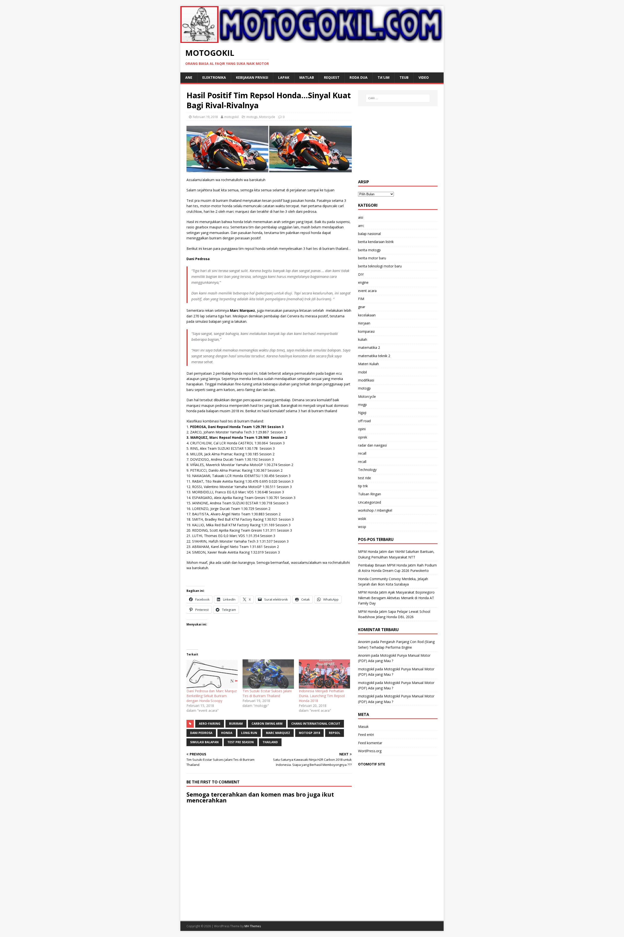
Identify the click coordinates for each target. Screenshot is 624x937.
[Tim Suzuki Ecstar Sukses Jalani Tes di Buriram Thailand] (268, 674)
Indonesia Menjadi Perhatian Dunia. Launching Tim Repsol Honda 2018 (322, 696)
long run (249, 733)
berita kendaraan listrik (376, 241)
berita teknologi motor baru (380, 266)
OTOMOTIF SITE (371, 764)
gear (361, 306)
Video (424, 77)
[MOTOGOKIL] (312, 40)
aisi (360, 217)
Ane (188, 77)
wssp (362, 526)
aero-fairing (209, 724)
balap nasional (369, 233)
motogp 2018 (309, 733)
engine (363, 282)
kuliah (362, 339)
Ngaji (362, 412)
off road (364, 421)
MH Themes (252, 926)
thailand (270, 742)
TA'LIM (384, 77)
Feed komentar (370, 743)
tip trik (363, 486)
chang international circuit (315, 724)
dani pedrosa (201, 733)
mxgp (362, 404)
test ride (364, 478)
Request (332, 77)
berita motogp (369, 250)
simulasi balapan (204, 742)
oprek (362, 437)
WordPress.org (369, 751)
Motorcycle (267, 117)
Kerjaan (364, 323)
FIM (361, 298)
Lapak (283, 77)
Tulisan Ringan (369, 494)
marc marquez (278, 733)
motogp (252, 117)
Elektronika (214, 77)
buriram (236, 724)
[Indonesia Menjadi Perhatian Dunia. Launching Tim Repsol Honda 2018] (324, 674)
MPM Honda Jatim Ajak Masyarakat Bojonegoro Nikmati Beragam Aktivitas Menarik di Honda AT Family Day (396, 597)
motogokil (231, 117)
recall (362, 453)
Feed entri (366, 734)
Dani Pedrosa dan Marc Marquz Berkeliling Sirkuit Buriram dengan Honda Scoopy (211, 696)
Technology (367, 469)
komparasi (366, 331)
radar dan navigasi (372, 445)
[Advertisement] (398, 142)
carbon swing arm (267, 724)
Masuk (363, 726)
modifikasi (366, 380)
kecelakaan (367, 315)
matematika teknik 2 (374, 355)
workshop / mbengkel (375, 510)
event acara (367, 290)
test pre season (240, 742)
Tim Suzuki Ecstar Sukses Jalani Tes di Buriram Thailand (267, 693)
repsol (334, 733)
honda (226, 733)
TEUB (404, 77)
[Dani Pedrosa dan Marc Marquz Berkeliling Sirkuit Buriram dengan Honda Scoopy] (212, 674)
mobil (362, 372)
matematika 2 (369, 347)
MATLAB (306, 77)
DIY (361, 274)
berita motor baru (372, 258)
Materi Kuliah (368, 363)
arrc (361, 225)
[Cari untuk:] (398, 98)
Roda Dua (359, 77)
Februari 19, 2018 (205, 117)
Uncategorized (369, 502)
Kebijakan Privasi (252, 77)
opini (362, 429)
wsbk (362, 518)
